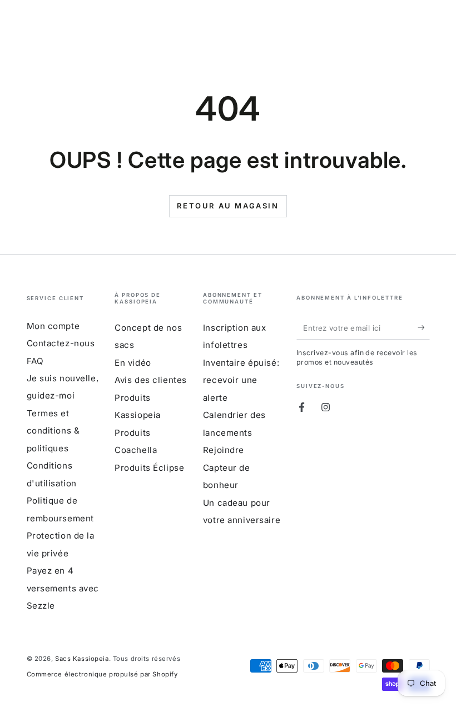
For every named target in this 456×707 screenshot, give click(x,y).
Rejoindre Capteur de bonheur (226, 467)
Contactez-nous (61, 343)
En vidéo (133, 362)
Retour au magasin (228, 205)
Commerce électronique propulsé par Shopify (102, 674)
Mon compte (53, 326)
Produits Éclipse (149, 467)
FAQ (35, 361)
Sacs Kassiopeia (82, 659)
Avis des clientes (151, 380)
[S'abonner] (424, 328)
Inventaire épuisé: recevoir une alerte (241, 380)
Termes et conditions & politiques (53, 431)
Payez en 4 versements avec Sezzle (63, 588)
